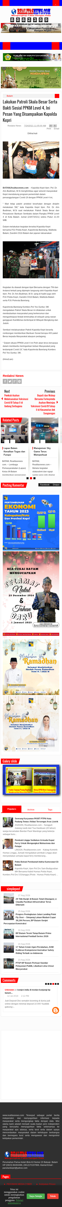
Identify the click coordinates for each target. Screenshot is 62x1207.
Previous (3, 430)
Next (56, 430)
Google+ (14, 381)
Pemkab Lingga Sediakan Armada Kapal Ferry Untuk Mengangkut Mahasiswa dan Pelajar (35, 843)
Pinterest (19, 381)
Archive (30, 810)
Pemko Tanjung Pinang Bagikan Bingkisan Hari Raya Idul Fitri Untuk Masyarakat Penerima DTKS (19, 792)
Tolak (53, 1196)
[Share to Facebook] (15, 433)
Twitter (10, 381)
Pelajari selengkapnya (15, 1201)
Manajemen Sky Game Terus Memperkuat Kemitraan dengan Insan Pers (43, 455)
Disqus (56, 485)
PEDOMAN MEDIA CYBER (19, 1184)
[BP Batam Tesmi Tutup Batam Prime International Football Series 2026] (9, 934)
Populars (11, 809)
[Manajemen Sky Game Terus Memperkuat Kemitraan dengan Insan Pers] (45, 430)
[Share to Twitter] (20, 433)
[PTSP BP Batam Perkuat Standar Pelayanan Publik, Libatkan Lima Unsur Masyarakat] (9, 963)
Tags (50, 810)
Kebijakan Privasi (47, 1184)
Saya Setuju (35, 1196)
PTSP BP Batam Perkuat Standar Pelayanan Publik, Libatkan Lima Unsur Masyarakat (35, 966)
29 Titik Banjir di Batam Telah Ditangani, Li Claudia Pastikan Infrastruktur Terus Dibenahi (36, 902)
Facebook (5, 381)
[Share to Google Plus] (24, 433)
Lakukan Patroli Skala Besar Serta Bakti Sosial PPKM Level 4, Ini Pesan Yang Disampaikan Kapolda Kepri (30, 111)
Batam (10, 96)
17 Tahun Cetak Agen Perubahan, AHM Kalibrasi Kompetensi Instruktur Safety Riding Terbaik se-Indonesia (35, 950)
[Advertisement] (31, 1066)
